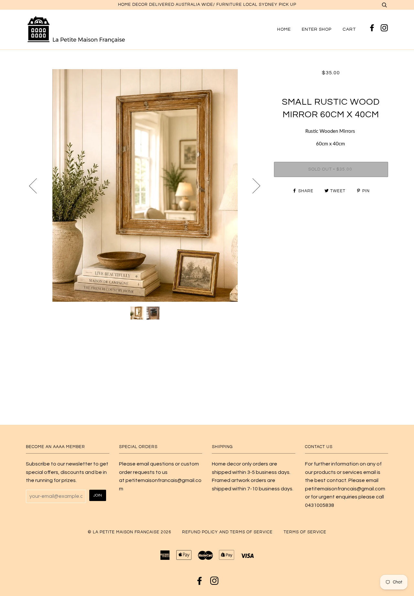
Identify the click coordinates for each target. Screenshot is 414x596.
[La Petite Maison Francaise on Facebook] (372, 28)
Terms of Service (305, 532)
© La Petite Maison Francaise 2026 (129, 532)
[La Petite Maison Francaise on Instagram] (384, 28)
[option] (145, 185)
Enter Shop (317, 29)
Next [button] (252, 185)
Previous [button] (37, 185)
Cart (349, 29)
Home (284, 29)
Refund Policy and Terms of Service (227, 532)
